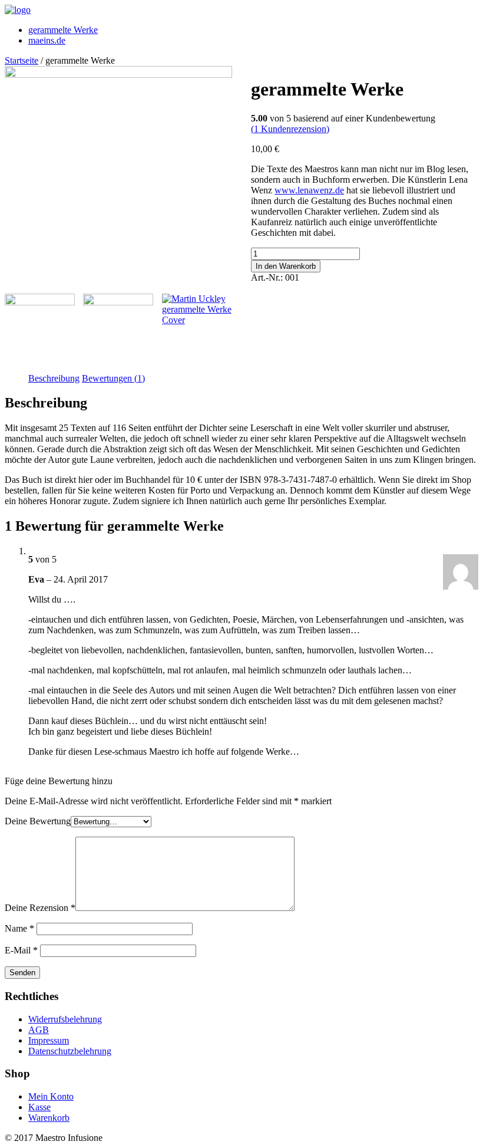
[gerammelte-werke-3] (118, 329)
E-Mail (21, 950)
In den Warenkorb (286, 266)
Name (19, 928)
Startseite (21, 60)
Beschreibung (54, 378)
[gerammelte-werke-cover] (197, 309)
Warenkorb (49, 1118)
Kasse (39, 1107)
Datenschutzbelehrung (69, 1051)
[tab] (54, 378)
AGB (38, 1030)
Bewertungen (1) (113, 378)
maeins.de (46, 40)
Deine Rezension (40, 908)
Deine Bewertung (38, 821)
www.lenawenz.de (309, 190)
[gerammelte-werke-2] (40, 329)
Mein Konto (51, 1096)
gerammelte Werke (63, 30)
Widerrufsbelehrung (65, 1019)
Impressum (48, 1040)
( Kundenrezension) (290, 129)
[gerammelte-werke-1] (118, 75)
